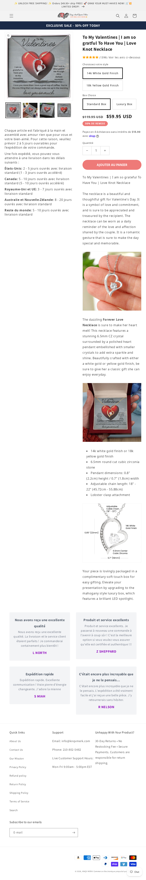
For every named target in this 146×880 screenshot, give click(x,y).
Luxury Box (124, 104)
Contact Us (16, 749)
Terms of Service (19, 801)
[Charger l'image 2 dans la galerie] (30, 110)
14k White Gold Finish (102, 73)
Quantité (88, 143)
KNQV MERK (87, 871)
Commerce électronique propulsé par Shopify (114, 871)
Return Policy (18, 784)
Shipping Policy (19, 793)
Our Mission (17, 758)
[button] (11, 16)
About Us (15, 741)
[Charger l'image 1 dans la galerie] (13, 110)
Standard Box (96, 104)
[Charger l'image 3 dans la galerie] (47, 110)
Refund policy (18, 775)
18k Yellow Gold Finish (102, 85)
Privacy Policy (18, 767)
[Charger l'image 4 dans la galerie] (64, 110)
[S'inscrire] (73, 832)
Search (14, 810)
